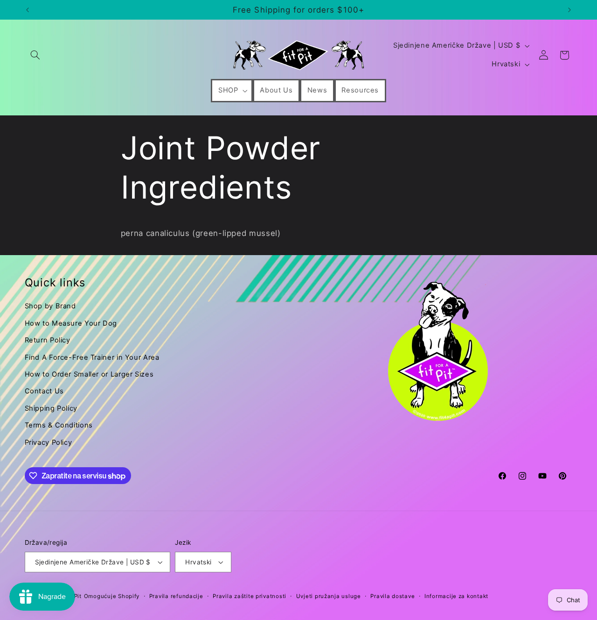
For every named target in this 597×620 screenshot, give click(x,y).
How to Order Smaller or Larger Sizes (89, 374)
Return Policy (47, 340)
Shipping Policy (51, 408)
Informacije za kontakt (456, 596)
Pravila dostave (392, 596)
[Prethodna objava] (27, 9)
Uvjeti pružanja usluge (328, 596)
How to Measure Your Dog (71, 323)
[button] (35, 55)
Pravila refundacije (176, 596)
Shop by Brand (50, 306)
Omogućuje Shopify (112, 596)
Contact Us (44, 391)
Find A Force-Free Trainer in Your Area (92, 357)
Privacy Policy (48, 442)
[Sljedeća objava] (569, 9)
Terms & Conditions (59, 425)
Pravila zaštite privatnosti (249, 596)
